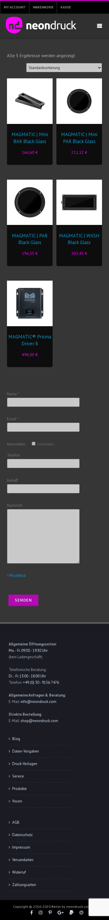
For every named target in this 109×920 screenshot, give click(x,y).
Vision (17, 801)
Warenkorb (43, 7)
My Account (15, 7)
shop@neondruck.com (39, 720)
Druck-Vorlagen (24, 763)
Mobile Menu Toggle (99, 26)
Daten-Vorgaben (25, 751)
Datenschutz (22, 834)
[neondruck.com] (39, 34)
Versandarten (22, 859)
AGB (15, 822)
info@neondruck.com (38, 701)
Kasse (65, 7)
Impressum (21, 847)
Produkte (19, 788)
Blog (16, 738)
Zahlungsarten (24, 884)
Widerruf (19, 872)
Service (18, 776)
